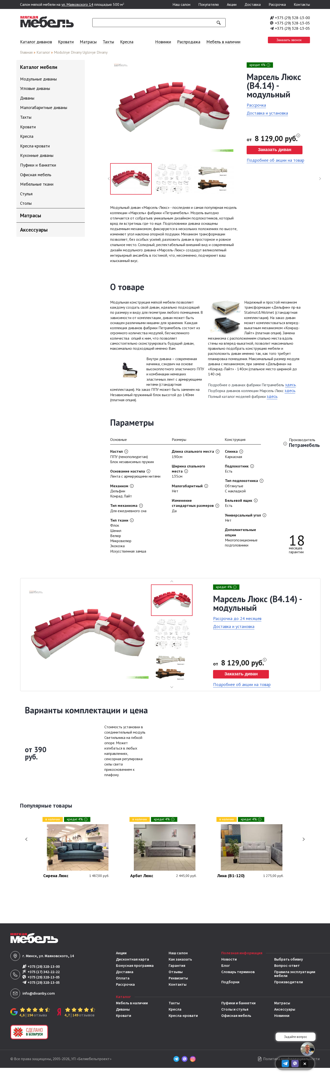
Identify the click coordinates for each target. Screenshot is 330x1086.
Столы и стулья (234, 1009)
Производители (288, 982)
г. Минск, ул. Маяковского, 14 (48, 956)
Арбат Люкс (141, 876)
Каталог (43, 52)
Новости (229, 959)
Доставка (252, 4)
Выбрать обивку (288, 959)
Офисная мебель (236, 1016)
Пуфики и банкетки (238, 1003)
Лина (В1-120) (231, 876)
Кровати (66, 41)
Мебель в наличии (223, 41)
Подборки (230, 982)
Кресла (126, 41)
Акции (232, 4)
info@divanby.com (38, 993)
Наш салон (181, 4)
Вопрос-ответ (287, 966)
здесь (290, 384)
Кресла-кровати (183, 1016)
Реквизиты (178, 978)
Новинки (163, 41)
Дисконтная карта (132, 959)
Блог (225, 966)
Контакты (302, 4)
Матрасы (88, 41)
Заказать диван (274, 149)
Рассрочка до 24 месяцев (237, 618)
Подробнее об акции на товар (275, 160)
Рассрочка (277, 4)
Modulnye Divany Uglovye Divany (81, 52)
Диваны (123, 1009)
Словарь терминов (238, 972)
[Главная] (47, 26)
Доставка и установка (267, 113)
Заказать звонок (288, 40)
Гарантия (177, 966)
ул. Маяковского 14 (77, 4)
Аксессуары (284, 1009)
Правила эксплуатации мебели (294, 974)
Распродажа (188, 41)
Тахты (108, 41)
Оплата (122, 978)
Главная (26, 52)
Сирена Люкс (55, 876)
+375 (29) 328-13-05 (292, 23)
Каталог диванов (36, 41)
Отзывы (176, 972)
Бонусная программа (135, 966)
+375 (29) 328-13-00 (292, 17)
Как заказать (180, 959)
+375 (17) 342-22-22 (44, 972)
